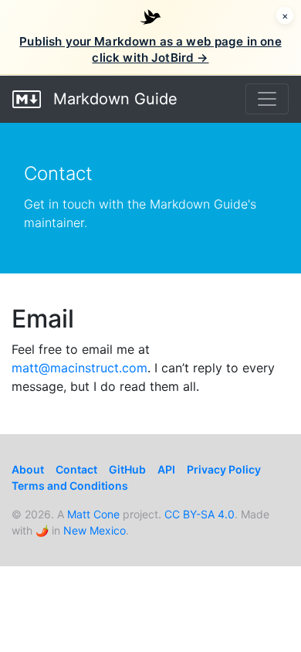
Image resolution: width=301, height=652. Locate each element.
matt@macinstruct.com (79, 367)
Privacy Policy (224, 469)
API (166, 469)
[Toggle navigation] (267, 98)
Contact (76, 469)
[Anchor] (86, 316)
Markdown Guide (113, 99)
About (28, 469)
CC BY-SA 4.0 (199, 514)
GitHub (127, 469)
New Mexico (94, 530)
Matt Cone (93, 514)
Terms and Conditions (70, 485)
